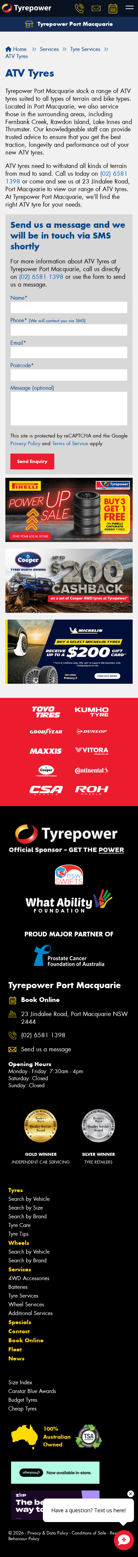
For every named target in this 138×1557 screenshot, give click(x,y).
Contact (19, 1331)
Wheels (18, 1243)
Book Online (26, 1340)
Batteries (17, 1287)
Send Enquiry (32, 461)
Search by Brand (27, 1216)
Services (19, 1269)
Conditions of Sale (89, 1533)
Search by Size (25, 1207)
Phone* (48, 320)
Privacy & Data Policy (47, 1533)
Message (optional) (32, 387)
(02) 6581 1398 (41, 277)
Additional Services (30, 1313)
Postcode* (22, 365)
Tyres (15, 1190)
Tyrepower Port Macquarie (74, 24)
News (16, 1358)
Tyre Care (19, 1225)
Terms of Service (70, 443)
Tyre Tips (18, 1233)
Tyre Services (23, 1295)
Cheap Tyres (22, 1408)
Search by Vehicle (29, 1199)
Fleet (15, 1349)
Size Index (20, 1382)
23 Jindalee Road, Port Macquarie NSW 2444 (74, 1018)
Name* (18, 297)
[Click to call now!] (79, 8)
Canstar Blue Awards (32, 1391)
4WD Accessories (28, 1278)
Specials (19, 1322)
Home (18, 49)
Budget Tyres (22, 1399)
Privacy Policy (25, 443)
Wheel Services (26, 1304)
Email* (18, 342)
